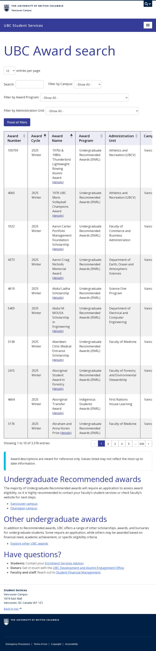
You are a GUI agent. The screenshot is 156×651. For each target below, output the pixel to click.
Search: (9, 84)
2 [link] (108, 444)
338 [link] (141, 444)
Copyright (56, 644)
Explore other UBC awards (29, 543)
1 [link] (101, 443)
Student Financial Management (78, 572)
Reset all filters (17, 122)
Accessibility (71, 644)
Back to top (11, 609)
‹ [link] (94, 443)
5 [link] (129, 444)
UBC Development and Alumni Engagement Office (88, 568)
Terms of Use (40, 644)
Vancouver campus (23, 504)
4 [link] (122, 444)
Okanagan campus (23, 508)
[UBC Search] (148, 5)
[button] (23, 136)
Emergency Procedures (18, 644)
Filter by (60, 84)
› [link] (148, 443)
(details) (58, 182)
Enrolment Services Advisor (64, 563)
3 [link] (115, 444)
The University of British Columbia (67, 8)
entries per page (28, 71)
